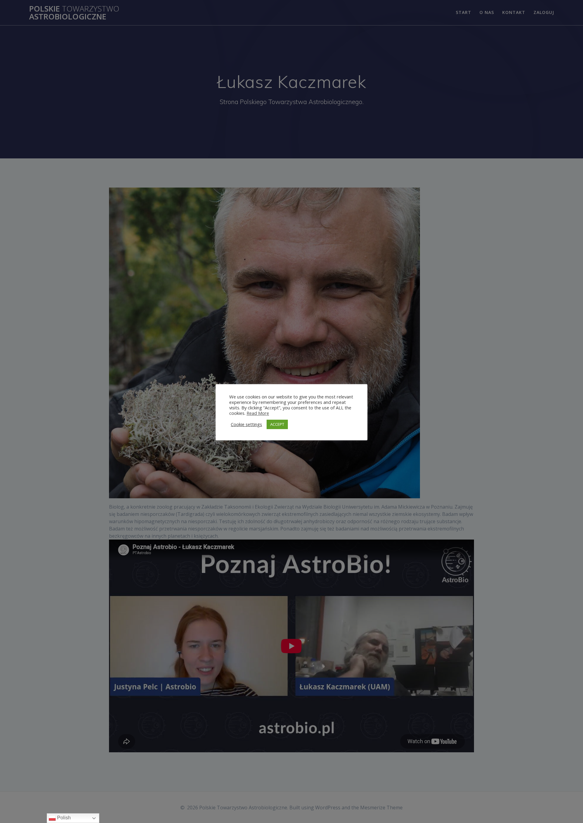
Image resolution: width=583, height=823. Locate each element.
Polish (63, 817)
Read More (258, 413)
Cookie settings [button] (246, 424)
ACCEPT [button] (277, 424)
